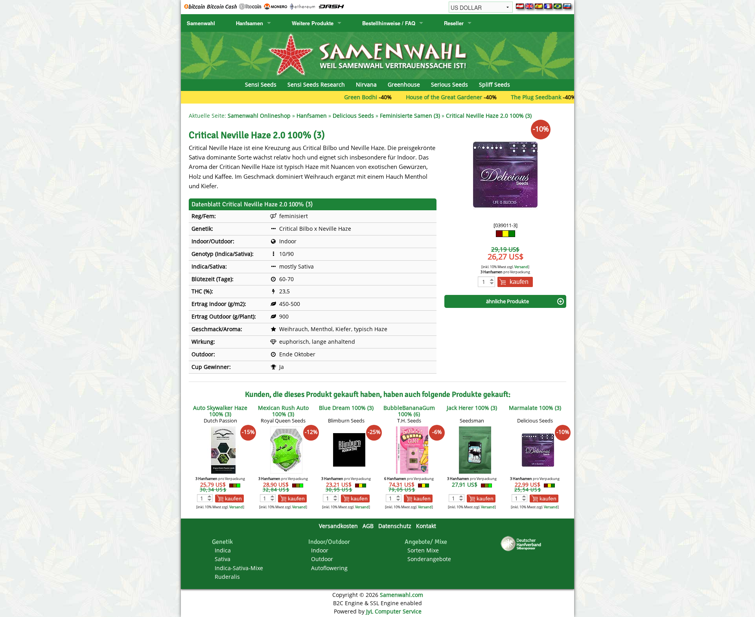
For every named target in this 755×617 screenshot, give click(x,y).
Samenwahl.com (401, 594)
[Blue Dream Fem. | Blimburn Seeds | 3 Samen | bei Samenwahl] (349, 449)
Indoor (319, 550)
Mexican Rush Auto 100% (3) (283, 411)
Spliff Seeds (494, 84)
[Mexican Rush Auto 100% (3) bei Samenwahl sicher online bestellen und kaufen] (286, 449)
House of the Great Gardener (422, 97)
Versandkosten (338, 526)
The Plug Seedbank (514, 97)
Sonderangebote (429, 559)
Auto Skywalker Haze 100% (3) (220, 411)
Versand (521, 266)
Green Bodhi (338, 97)
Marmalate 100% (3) (535, 407)
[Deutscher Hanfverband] (522, 543)
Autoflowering (329, 568)
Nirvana (366, 84)
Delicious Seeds (353, 115)
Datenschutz (394, 526)
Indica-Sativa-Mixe (239, 568)
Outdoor (322, 559)
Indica (223, 550)
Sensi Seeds (260, 84)
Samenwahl (201, 23)
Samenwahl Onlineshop (259, 115)
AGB (368, 526)
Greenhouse (404, 84)
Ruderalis (227, 576)
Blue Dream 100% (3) (346, 407)
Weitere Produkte (312, 23)
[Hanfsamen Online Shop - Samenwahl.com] (377, 55)
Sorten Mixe (423, 550)
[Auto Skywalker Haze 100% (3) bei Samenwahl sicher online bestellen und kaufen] (223, 449)
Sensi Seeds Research (316, 84)
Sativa (222, 559)
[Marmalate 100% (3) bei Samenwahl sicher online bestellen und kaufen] (538, 449)
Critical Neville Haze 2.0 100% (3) (489, 115)
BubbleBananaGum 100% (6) (409, 411)
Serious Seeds (449, 84)
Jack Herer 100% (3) (472, 407)
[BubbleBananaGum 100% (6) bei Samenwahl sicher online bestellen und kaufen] (412, 449)
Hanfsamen (249, 23)
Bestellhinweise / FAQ (388, 23)
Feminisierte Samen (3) (410, 115)
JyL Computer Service (394, 611)
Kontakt (426, 526)
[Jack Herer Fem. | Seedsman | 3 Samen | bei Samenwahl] (475, 449)
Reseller (454, 23)
